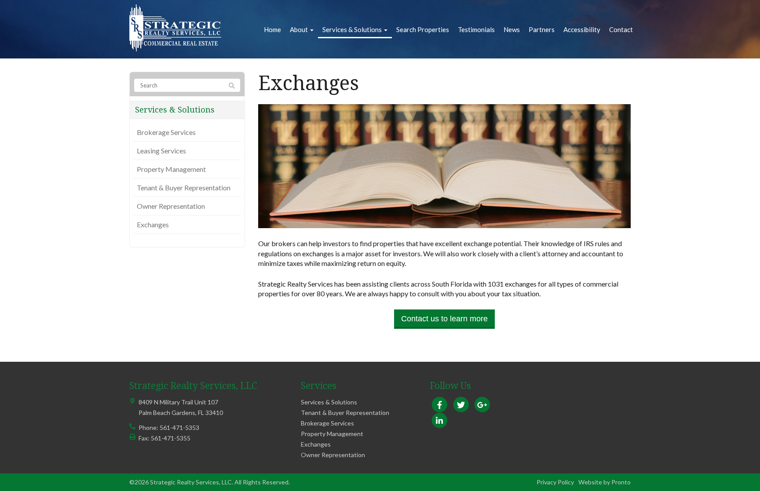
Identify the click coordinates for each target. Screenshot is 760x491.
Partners (542, 29)
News (512, 29)
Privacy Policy (555, 482)
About (299, 29)
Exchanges (153, 224)
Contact (621, 29)
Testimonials (476, 29)
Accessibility (581, 29)
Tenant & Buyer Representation (183, 187)
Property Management (171, 169)
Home (272, 29)
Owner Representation (171, 206)
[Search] (231, 86)
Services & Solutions (352, 29)
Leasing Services (161, 150)
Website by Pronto (604, 482)
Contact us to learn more (444, 318)
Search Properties (422, 29)
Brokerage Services (166, 132)
